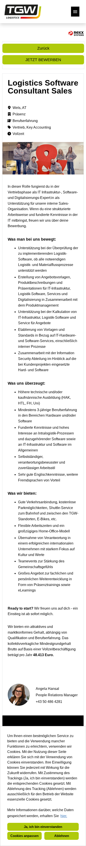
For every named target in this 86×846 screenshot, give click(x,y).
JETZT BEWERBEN (43, 60)
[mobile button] (75, 12)
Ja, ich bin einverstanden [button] (43, 827)
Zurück (43, 48)
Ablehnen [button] (61, 836)
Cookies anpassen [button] (24, 836)
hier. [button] (63, 816)
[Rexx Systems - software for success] (76, 33)
